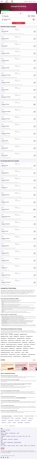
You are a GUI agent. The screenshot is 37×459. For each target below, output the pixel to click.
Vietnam (17, 445)
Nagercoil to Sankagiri (5, 89)
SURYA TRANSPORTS (4, 226)
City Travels (20, 84)
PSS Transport (9, 189)
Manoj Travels (10, 99)
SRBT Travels (3, 77)
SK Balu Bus (6, 99)
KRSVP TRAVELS (18, 99)
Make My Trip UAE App (17, 442)
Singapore (9, 445)
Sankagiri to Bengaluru (5, 172)
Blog (26, 436)
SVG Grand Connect (9, 262)
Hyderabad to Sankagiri (5, 104)
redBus (2, 442)
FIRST (32, 369)
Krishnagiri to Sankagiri (5, 126)
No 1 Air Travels (11, 55)
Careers (18, 433)
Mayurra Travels (13, 182)
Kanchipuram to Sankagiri (5, 82)
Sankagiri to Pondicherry (5, 194)
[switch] (34, 19)
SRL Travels (18, 33)
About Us (2, 433)
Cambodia (21, 445)
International (33, 445)
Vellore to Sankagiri (4, 155)
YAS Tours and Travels (21, 211)
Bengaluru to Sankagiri (5, 38)
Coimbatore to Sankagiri (5, 67)
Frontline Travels (17, 48)
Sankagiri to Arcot (4, 267)
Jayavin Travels (18, 55)
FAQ (17, 436)
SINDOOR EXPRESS (4, 233)
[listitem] (2, 363)
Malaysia (13, 445)
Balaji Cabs (14, 55)
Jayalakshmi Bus (10, 33)
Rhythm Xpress (15, 33)
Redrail (5, 442)
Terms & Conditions (4, 439)
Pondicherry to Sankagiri (5, 53)
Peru (29, 445)
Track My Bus (3, 436)
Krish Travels (22, 33)
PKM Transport (7, 77)
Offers (24, 436)
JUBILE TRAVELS (15, 175)
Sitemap (20, 436)
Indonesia (4, 445)
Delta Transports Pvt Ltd (4, 106)
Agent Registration (12, 433)
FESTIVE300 (5, 369)
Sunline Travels (5, 48)
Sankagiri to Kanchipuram (5, 238)
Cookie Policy (16, 439)
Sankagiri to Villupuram (5, 245)
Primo (29, 436)
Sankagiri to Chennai (4, 165)
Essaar (16, 77)
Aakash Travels (8, 284)
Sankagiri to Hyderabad (5, 209)
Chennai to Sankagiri (4, 31)
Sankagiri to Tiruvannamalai (6, 282)
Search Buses (19, 23)
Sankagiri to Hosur (4, 187)
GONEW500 (19, 369)
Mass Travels (9, 48)
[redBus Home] (2, 1)
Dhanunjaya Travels (20, 106)
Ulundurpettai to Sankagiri (5, 118)
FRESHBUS (2, 128)
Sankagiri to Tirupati (4, 231)
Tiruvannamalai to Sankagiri (6, 111)
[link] (7, 366)
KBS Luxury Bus (3, 84)
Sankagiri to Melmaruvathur (5, 216)
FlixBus (2, 255)
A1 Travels (8, 175)
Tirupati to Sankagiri (4, 140)
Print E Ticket (13, 436)
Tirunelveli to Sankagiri (5, 60)
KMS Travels (13, 48)
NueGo (2, 48)
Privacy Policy (10, 439)
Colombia (25, 445)
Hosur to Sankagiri (4, 45)
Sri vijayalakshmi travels (4, 33)
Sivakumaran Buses (12, 77)
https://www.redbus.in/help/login (21, 397)
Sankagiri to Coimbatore (5, 180)
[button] (9, 13)
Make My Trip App (10, 442)
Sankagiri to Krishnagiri (5, 260)
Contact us (6, 433)
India (1, 445)
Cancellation (8, 436)
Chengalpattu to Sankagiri (5, 133)
